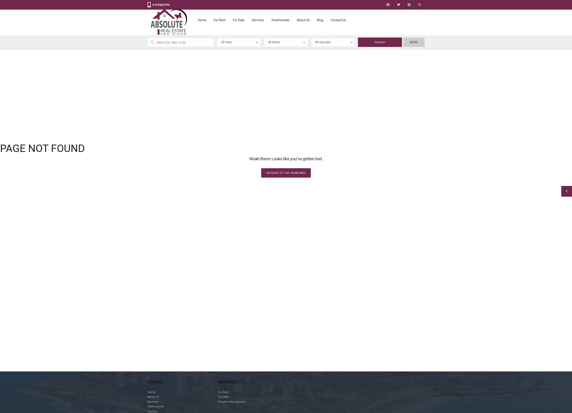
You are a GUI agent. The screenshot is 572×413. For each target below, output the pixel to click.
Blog (320, 20)
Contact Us (338, 20)
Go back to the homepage (286, 173)
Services (258, 20)
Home (202, 20)
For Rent (220, 20)
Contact (152, 411)
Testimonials (280, 20)
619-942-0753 (161, 4)
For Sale (238, 20)
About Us (303, 20)
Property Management (232, 401)
